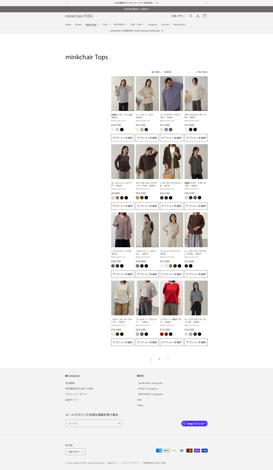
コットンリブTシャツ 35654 (171, 252)
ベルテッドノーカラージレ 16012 (146, 252)
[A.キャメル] (137, 197)
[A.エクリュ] (186, 197)
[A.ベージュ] (137, 266)
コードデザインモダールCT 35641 (171, 116)
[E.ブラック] (179, 266)
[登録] (118, 423)
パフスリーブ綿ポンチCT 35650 (171, 320)
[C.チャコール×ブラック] (146, 129)
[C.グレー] (195, 197)
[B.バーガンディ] (190, 197)
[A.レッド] (162, 334)
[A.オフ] (113, 129)
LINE (139, 399)
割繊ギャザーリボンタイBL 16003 (195, 184)
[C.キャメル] (170, 266)
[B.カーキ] (142, 334)
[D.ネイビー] (175, 266)
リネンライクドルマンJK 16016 (171, 184)
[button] (92, 24)
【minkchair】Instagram (150, 383)
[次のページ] (167, 358)
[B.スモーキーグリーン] (190, 334)
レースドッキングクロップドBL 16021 (195, 252)
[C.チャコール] (170, 129)
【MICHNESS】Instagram (150, 394)
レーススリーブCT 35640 (145, 116)
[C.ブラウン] (122, 198)
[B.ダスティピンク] (117, 198)
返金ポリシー (72, 399)
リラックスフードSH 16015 (122, 252)
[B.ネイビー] (190, 129)
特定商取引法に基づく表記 (79, 388)
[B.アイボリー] (166, 266)
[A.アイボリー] (162, 129)
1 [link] (151, 359)
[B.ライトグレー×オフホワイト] (142, 129)
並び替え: (156, 71)
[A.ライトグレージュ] (186, 334)
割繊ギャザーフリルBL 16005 (122, 116)
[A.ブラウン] (142, 197)
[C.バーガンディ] (195, 334)
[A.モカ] (113, 266)
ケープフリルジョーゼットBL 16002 (195, 320)
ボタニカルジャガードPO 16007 (195, 116)
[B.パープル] (166, 129)
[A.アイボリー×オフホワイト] (137, 129)
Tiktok (140, 405)
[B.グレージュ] (117, 129)
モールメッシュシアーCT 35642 (122, 184)
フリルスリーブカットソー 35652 (146, 320)
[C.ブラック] (122, 129)
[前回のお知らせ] (66, 3)
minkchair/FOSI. (80, 462)
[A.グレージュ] (113, 198)
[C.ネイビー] (166, 198)
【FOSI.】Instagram (147, 388)
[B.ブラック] (190, 266)
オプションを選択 (123, 137)
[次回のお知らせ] (206, 3)
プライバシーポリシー (76, 394)
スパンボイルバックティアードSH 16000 (146, 184)
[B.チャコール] (142, 266)
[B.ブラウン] (117, 266)
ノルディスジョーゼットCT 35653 (122, 320)
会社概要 (70, 383)
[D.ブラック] (126, 198)
